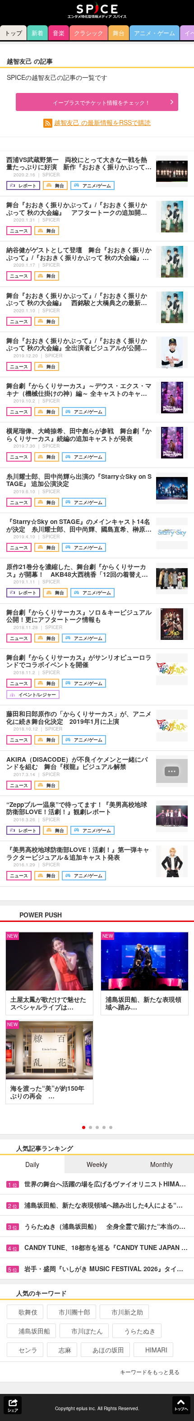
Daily (32, 1164)
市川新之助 (127, 1311)
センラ (27, 1349)
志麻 (65, 1349)
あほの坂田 (108, 1349)
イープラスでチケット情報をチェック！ (101, 102)
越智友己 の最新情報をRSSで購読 (102, 122)
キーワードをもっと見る (150, 1371)
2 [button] (90, 1127)
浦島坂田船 (34, 1330)
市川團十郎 (74, 1311)
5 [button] (110, 1127)
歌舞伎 (27, 1311)
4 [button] (104, 1127)
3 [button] (97, 1127)
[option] (97, 1021)
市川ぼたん (87, 1330)
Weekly (97, 1164)
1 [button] (83, 1127)
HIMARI (156, 1349)
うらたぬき (140, 1330)
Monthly (161, 1164)
